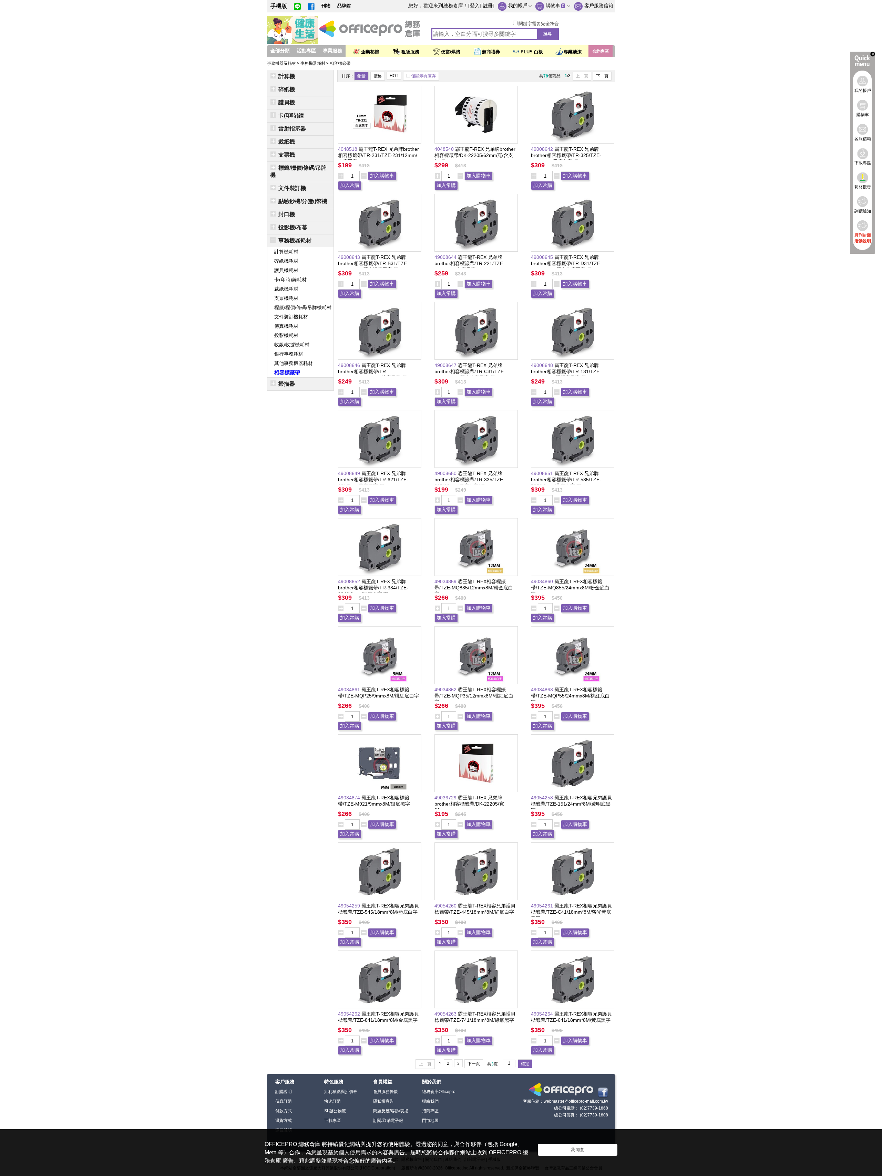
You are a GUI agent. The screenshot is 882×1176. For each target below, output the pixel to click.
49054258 (542, 797)
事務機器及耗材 (282, 63)
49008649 (349, 473)
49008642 (542, 149)
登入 (475, 5)
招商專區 (430, 1111)
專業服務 (332, 50)
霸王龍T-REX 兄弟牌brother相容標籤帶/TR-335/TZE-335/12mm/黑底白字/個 (469, 480)
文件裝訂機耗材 (291, 316)
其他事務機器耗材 (293, 363)
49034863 (542, 689)
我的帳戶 (517, 5)
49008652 (349, 581)
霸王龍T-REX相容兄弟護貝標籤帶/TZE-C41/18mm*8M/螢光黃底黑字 (571, 912)
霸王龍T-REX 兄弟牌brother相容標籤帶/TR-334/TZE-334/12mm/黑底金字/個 (373, 588)
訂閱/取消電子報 (388, 1120)
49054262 (349, 1014)
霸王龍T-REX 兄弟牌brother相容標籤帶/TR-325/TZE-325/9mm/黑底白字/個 (566, 155)
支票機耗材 (286, 298)
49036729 (446, 797)
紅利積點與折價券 (340, 1091)
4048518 (348, 149)
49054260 (446, 906)
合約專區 (600, 51)
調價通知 (862, 211)
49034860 (542, 581)
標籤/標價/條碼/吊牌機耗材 (302, 307)
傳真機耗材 (286, 326)
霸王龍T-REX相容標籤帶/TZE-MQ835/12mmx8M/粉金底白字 (473, 588)
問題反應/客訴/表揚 (390, 1111)
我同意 (577, 1149)
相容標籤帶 (340, 63)
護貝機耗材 (286, 270)
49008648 (542, 365)
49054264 (542, 1014)
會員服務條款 (385, 1091)
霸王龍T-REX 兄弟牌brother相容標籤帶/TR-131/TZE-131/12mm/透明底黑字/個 (566, 371)
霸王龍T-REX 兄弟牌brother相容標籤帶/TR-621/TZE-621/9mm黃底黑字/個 (373, 480)
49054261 (542, 906)
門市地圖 (430, 1120)
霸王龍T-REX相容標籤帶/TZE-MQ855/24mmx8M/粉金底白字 (570, 588)
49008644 (446, 257)
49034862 (446, 689)
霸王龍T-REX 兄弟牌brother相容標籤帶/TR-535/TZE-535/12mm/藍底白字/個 (566, 480)
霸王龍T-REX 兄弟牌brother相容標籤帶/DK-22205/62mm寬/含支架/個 (474, 155)
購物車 (553, 5)
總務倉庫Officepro (438, 1091)
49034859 (446, 581)
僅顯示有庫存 (423, 76)
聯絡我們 (430, 1101)
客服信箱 (862, 138)
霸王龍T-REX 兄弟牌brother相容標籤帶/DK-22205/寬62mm (469, 804)
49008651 (542, 473)
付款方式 (283, 1111)
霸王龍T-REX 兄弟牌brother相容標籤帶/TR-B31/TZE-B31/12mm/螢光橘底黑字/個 (373, 263)
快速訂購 (332, 1101)
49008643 (349, 257)
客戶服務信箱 (598, 5)
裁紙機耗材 (286, 289)
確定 (525, 1063)
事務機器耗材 (313, 63)
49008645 (542, 257)
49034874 (349, 797)
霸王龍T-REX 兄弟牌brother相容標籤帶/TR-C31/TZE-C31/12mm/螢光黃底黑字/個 (469, 371)
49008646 (349, 365)
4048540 (444, 149)
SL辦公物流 (335, 1111)
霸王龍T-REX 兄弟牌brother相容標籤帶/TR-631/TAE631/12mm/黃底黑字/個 (372, 371)
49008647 (446, 365)
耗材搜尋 (862, 187)
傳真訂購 (283, 1101)
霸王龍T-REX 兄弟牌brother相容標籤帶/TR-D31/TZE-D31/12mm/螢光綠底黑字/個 (566, 263)
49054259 (349, 906)
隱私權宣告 (383, 1101)
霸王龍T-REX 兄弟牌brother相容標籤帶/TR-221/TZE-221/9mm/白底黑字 (469, 263)
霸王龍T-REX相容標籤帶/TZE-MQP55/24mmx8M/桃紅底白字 (570, 696)
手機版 (278, 6)
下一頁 (602, 76)
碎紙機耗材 (286, 261)
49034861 (349, 689)
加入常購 (349, 185)
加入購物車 (382, 175)
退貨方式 (283, 1120)
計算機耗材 (286, 251)
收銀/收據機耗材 (291, 344)
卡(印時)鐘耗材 (290, 279)
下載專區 (332, 1120)
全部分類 (280, 50)
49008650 (446, 473)
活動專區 (306, 50)
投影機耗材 (286, 335)
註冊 (488, 5)
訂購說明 (283, 1091)
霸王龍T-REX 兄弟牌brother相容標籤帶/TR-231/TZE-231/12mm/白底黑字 (378, 155)
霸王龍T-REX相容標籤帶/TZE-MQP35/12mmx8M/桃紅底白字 (473, 696)
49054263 (446, 1014)
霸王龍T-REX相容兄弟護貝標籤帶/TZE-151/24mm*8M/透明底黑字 (571, 804)
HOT (394, 75)
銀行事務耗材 (288, 354)
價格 (377, 76)
